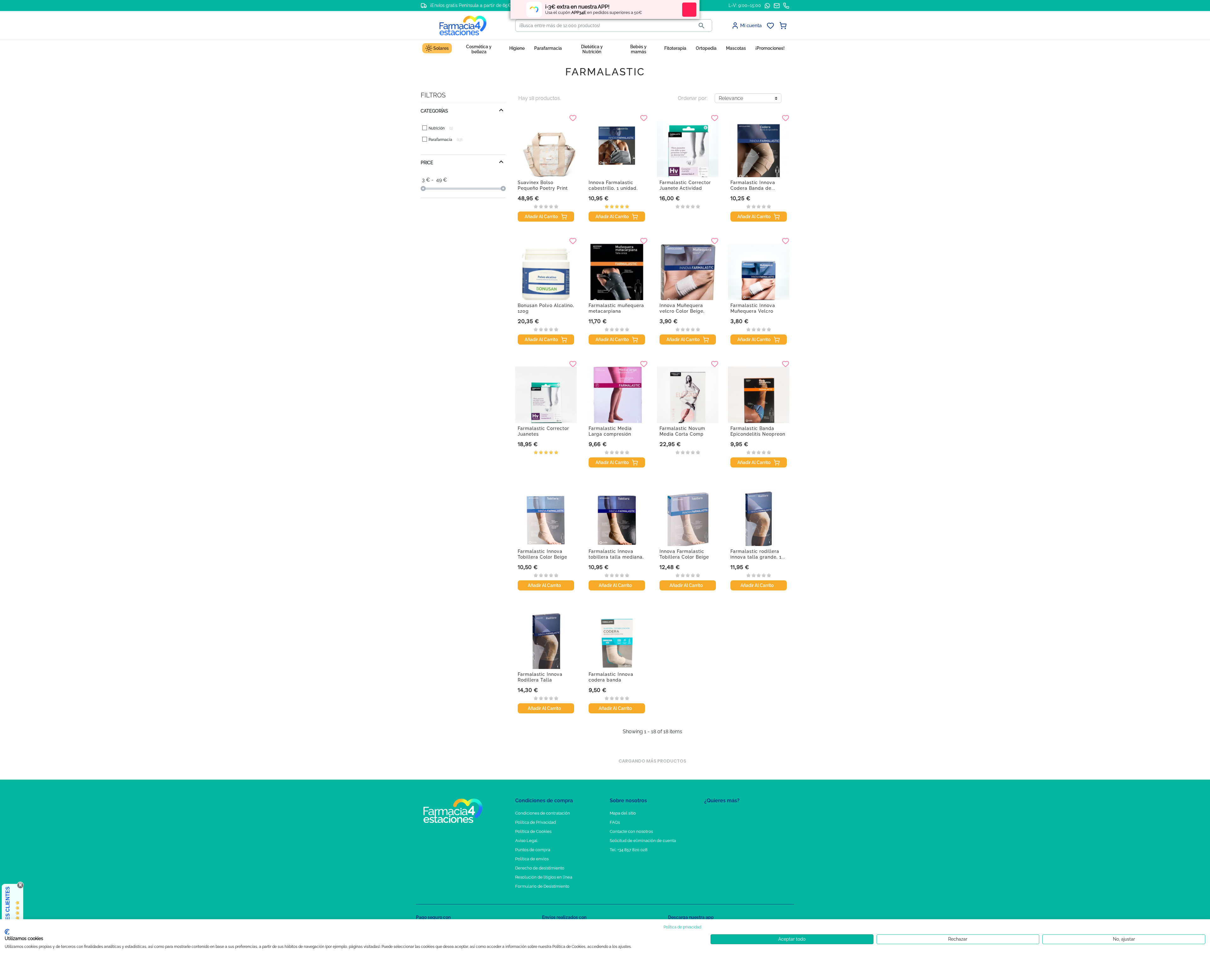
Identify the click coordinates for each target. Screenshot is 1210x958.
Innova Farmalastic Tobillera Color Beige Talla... (684, 557)
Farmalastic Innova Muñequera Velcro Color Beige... (752, 311)
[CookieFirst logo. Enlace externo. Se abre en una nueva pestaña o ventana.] (7, 932)
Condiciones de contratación (542, 813)
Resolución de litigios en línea (543, 877)
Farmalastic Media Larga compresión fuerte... (610, 434)
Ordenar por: (692, 98)
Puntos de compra (532, 849)
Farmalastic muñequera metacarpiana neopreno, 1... (616, 311)
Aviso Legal (526, 840)
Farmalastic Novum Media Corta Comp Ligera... (682, 434)
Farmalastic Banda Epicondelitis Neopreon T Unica (757, 434)
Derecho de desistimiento (539, 868)
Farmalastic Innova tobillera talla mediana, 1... (616, 557)
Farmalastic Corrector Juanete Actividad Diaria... (685, 188)
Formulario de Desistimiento (542, 886)
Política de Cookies (533, 831)
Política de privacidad (682, 927)
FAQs (615, 822)
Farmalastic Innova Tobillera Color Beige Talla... (542, 557)
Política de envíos (532, 858)
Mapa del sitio (623, 813)
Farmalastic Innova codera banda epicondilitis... (611, 680)
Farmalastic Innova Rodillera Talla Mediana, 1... (540, 680)
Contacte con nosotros (631, 831)
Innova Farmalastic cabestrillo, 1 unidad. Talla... (613, 188)
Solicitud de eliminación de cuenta (643, 840)
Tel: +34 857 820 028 (629, 849)
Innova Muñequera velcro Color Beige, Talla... (682, 311)
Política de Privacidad (535, 822)
